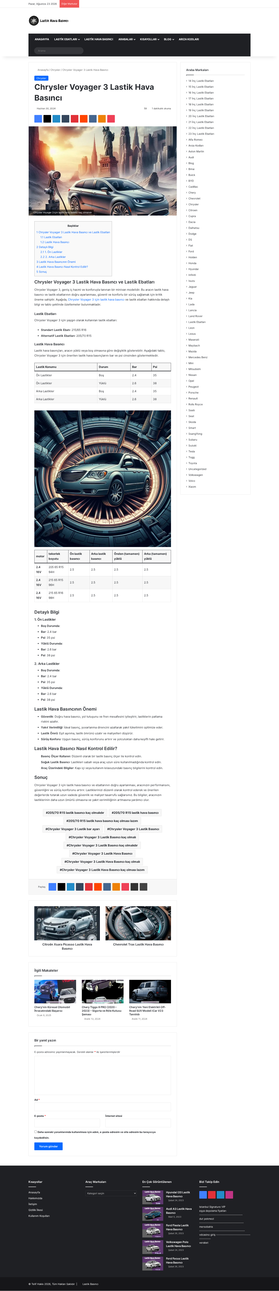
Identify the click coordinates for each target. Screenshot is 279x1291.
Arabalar (125, 39)
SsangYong (195, 433)
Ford (191, 251)
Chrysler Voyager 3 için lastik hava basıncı (96, 299)
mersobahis (206, 1226)
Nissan (192, 374)
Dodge (192, 233)
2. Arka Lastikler (53, 256)
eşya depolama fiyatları (212, 1210)
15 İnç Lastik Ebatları (201, 86)
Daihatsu (193, 227)
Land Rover (195, 316)
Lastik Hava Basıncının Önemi (56, 261)
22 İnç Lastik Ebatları (201, 127)
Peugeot (193, 386)
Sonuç (41, 271)
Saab (191, 410)
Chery (192, 192)
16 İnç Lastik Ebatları (201, 92)
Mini (190, 363)
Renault (193, 398)
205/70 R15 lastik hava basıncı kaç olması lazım (103, 821)
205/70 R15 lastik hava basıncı (136, 813)
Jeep (191, 292)
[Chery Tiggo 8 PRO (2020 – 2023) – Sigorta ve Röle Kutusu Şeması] (103, 991)
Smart (192, 427)
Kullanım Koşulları (39, 1215)
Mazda (192, 351)
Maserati (193, 339)
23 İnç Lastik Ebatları (201, 133)
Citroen (192, 210)
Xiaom (192, 486)
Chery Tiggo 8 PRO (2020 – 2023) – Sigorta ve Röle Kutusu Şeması (101, 1010)
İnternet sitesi (113, 1115)
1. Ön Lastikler (51, 251)
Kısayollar (148, 39)
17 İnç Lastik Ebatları (201, 98)
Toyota (192, 463)
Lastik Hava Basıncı (98, 39)
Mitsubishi (194, 369)
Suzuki (192, 445)
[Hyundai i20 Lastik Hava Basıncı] (152, 1197)
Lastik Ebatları (65, 39)
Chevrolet (194, 198)
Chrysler (55, 69)
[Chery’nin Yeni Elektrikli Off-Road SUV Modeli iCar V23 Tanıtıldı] (150, 991)
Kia (190, 298)
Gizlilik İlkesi (35, 1209)
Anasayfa (41, 39)
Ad (37, 1099)
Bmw (191, 169)
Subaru (192, 439)
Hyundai (193, 269)
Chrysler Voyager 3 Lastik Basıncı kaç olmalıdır (103, 845)
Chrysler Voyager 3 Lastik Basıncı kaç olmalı (103, 837)
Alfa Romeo (195, 139)
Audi (191, 157)
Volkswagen (195, 474)
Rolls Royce (195, 404)
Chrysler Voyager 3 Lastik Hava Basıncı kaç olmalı (103, 862)
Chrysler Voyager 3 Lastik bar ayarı (73, 829)
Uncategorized (197, 469)
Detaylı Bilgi (44, 247)
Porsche (193, 392)
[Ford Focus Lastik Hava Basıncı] (152, 1264)
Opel (191, 380)
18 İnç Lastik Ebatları (201, 104)
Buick (191, 174)
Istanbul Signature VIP (212, 1206)
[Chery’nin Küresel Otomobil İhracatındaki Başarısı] (55, 991)
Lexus (192, 333)
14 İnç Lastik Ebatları (201, 80)
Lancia (192, 310)
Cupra (192, 216)
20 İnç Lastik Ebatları (201, 116)
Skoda (192, 422)
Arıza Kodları (189, 39)
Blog (167, 39)
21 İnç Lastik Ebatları (201, 122)
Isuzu (191, 280)
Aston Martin (196, 151)
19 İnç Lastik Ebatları (201, 110)
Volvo (191, 480)
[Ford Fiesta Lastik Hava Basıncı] (152, 1230)
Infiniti (192, 274)
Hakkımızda (35, 1198)
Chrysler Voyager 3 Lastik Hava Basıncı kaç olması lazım (103, 870)
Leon (191, 327)
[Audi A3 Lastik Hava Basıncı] (152, 1214)
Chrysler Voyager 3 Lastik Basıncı (134, 829)
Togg (191, 457)
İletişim (32, 1204)
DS (190, 239)
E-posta (40, 1115)
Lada (191, 304)
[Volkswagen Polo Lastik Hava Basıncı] (152, 1247)
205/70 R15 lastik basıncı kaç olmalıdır (76, 813)
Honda (192, 263)
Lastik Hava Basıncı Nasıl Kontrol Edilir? (62, 266)
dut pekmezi (206, 1218)
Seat (191, 416)
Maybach (194, 345)
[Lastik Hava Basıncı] (49, 20)
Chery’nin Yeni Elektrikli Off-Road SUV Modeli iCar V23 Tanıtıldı (147, 1010)
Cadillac (193, 186)
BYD (191, 180)
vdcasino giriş (207, 1234)
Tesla (191, 451)
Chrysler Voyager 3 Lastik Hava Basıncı (103, 853)
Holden (192, 257)
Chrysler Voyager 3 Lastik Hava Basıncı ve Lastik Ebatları (73, 232)
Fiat (190, 245)
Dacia (191, 222)
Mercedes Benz (197, 357)
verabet (203, 1242)
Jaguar (192, 286)
